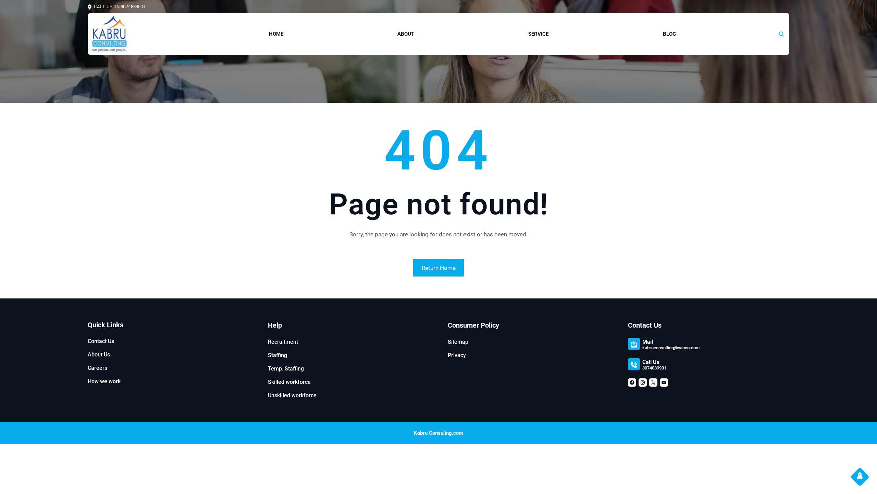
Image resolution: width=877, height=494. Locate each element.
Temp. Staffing (286, 368)
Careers (97, 368)
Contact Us (101, 341)
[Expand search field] (781, 34)
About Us (99, 354)
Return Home (439, 267)
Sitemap (458, 342)
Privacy (457, 355)
